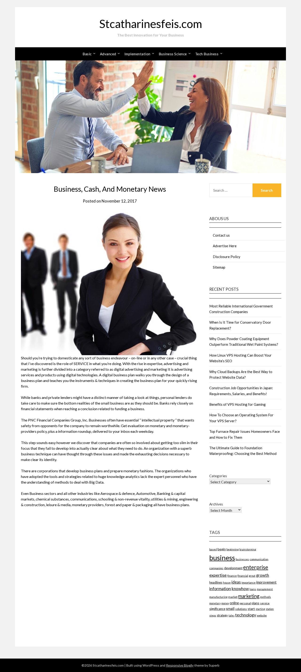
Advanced (108, 54)
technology (245, 614)
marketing (248, 596)
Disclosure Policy (226, 256)
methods (265, 596)
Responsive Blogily (180, 665)
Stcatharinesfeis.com (150, 23)
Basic (87, 54)
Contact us (221, 235)
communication (259, 559)
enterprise (255, 567)
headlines (215, 582)
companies (216, 568)
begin (222, 549)
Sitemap (219, 267)
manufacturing (218, 596)
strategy (222, 615)
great (252, 575)
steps (212, 615)
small (230, 608)
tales (231, 615)
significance (217, 609)
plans (255, 603)
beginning (232, 549)
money (225, 603)
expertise (218, 575)
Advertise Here (225, 246)
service (264, 603)
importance (249, 582)
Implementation (137, 54)
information (220, 588)
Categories (218, 476)
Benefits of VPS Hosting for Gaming (237, 404)
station (270, 608)
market (233, 597)
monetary (215, 603)
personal (245, 603)
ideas (236, 582)
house (227, 582)
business (222, 557)
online (234, 603)
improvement (266, 582)
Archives (216, 504)
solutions (241, 609)
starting (260, 608)
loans (253, 589)
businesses (242, 559)
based (213, 549)
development (233, 568)
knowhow (240, 588)
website (262, 615)
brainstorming (247, 549)
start (251, 609)
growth (262, 575)
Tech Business (207, 54)
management (265, 589)
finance (232, 575)
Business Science (173, 54)
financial (243, 575)
